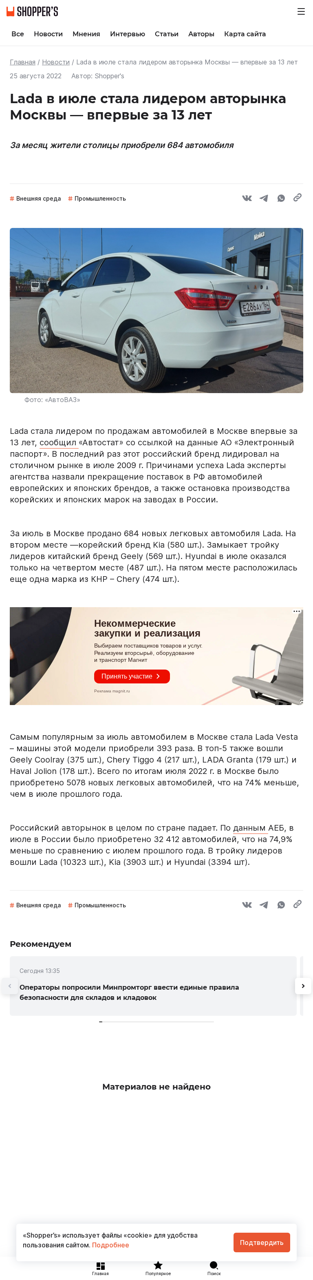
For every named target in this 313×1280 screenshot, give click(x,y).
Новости (56, 62)
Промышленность (100, 198)
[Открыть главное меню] (301, 11)
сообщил (59, 442)
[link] (153, 986)
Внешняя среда (38, 198)
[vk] (247, 199)
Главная (22, 62)
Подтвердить (262, 1242)
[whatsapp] (281, 199)
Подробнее (109, 1245)
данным (250, 828)
